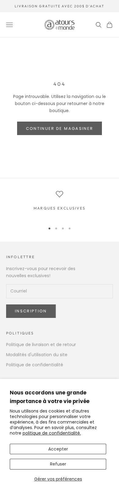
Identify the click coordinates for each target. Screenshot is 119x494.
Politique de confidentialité (34, 365)
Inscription (31, 311)
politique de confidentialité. (52, 433)
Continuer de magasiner (59, 128)
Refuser (58, 464)
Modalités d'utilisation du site (36, 355)
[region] (59, 204)
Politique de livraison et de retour (41, 344)
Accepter (58, 449)
